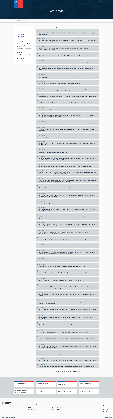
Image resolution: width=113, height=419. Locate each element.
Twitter (106, 404)
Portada (16, 20)
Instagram (107, 407)
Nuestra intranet (56, 404)
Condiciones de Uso (82, 405)
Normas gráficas (20, 58)
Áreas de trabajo (50, 1)
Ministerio (27, 1)
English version (108, 417)
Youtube (106, 405)
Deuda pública (74, 1)
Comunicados (20, 36)
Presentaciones (20, 41)
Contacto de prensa (21, 39)
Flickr (106, 411)
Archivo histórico (21, 60)
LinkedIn (106, 409)
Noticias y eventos (62, 1)
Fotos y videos (20, 34)
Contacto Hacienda (56, 409)
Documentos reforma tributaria (24, 48)
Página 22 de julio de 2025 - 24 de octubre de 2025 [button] (67, 27)
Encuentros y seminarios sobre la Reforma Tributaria (24, 55)
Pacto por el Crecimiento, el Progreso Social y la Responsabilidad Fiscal (23, 45)
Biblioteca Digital (86, 1)
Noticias (19, 32)
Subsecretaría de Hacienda (38, 1)
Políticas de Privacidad (83, 404)
